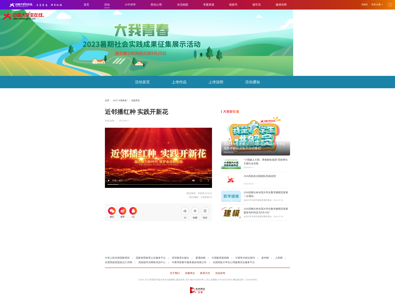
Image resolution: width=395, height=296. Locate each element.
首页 (86, 4)
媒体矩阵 (281, 4)
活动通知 (252, 82)
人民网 (279, 258)
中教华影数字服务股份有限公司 (189, 262)
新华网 (265, 258)
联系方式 (205, 273)
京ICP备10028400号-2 (195, 280)
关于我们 (175, 273)
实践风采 (135, 100)
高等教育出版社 (180, 258)
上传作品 (179, 82)
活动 (107, 4)
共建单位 (190, 273)
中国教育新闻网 (220, 258)
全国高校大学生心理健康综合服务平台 (234, 262)
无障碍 (364, 4)
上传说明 (215, 82)
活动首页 (142, 82)
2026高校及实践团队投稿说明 (260, 176)
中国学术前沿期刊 (245, 258)
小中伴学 (130, 4)
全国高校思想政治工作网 (118, 262)
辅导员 (256, 4)
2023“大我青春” (120, 100)
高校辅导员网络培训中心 (152, 262)
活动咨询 (220, 273)
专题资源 (208, 4)
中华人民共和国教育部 (117, 258)
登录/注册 (376, 4)
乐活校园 (182, 4)
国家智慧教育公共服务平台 (151, 258)
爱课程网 (200, 258)
